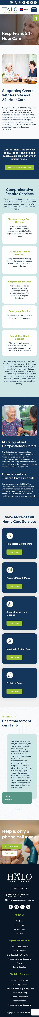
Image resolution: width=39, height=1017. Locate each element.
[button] (36, 18)
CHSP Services (19, 951)
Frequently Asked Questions (19, 959)
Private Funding (19, 967)
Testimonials (19, 925)
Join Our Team (19, 929)
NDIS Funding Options (19, 980)
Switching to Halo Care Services (19, 955)
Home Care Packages (19, 947)
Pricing (19, 963)
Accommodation (19, 1001)
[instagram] (27, 2)
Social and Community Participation (19, 988)
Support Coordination (19, 997)
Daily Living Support (19, 984)
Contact (19, 933)
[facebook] (23, 2)
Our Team (19, 921)
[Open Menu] (34, 9)
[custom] (31, 2)
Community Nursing (19, 992)
